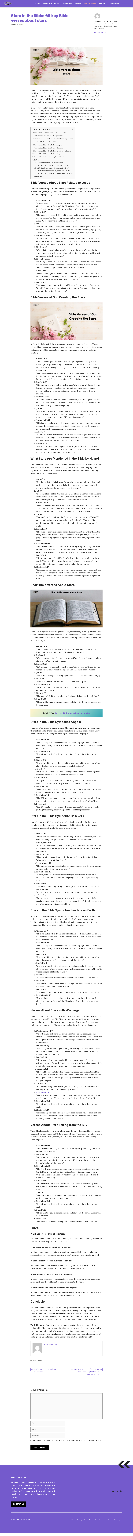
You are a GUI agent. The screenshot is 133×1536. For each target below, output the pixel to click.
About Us (71, 1520)
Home (37, 3)
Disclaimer (108, 1520)
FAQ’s (36, 160)
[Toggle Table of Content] (70, 129)
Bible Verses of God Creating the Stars (48, 136)
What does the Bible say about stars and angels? (55, 173)
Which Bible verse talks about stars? (51, 163)
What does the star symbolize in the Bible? (53, 165)
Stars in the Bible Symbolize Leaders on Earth (52, 151)
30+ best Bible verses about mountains (72, 713)
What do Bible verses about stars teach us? (53, 168)
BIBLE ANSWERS (90, 3)
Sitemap (117, 1520)
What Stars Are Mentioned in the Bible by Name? (53, 139)
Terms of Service (95, 1520)
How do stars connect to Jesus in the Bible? (54, 171)
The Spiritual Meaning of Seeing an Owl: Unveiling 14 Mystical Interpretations (85, 1372)
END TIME (102, 3)
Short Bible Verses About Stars (45, 142)
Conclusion (39, 176)
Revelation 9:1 (42, 1092)
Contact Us (114, 3)
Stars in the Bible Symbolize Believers (48, 148)
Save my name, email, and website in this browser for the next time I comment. (67, 1440)
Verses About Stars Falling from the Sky (49, 157)
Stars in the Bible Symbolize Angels (47, 145)
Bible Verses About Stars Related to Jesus (49, 133)
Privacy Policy (82, 1520)
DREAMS (78, 3)
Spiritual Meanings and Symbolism (57, 3)
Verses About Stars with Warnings (47, 154)
